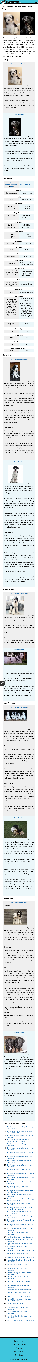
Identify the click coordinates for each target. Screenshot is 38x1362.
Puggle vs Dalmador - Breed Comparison (19, 1244)
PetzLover (19, 1348)
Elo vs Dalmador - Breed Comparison (18, 1296)
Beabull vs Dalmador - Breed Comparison (20, 1320)
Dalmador (17, 114)
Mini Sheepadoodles (17, 64)
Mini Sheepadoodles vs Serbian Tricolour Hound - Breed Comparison (19, 1208)
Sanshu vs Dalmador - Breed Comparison (20, 1257)
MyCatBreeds (19, 1355)
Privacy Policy (19, 1341)
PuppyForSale (19, 1351)
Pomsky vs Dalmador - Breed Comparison (20, 1237)
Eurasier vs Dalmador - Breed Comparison (20, 1250)
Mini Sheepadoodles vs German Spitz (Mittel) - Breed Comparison (18, 1170)
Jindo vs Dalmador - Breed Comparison (19, 1289)
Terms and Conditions (19, 1344)
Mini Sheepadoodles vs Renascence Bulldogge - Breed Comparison (18, 1187)
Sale (25, 64)
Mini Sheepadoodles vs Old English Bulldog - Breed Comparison (18, 1140)
